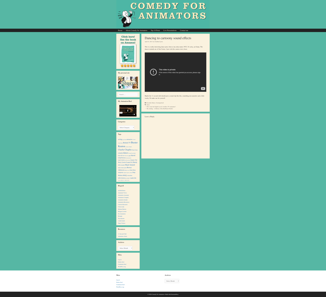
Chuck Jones (135, 150)
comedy (120, 153)
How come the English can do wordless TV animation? (161, 106)
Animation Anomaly (123, 195)
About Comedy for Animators (136, 30)
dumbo (134, 153)
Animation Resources (123, 202)
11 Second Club (122, 234)
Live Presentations (170, 30)
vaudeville (133, 178)
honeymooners (128, 158)
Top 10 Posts (155, 30)
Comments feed (122, 264)
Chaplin (130, 146)
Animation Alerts (122, 236)
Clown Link (121, 207)
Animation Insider (123, 200)
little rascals (121, 165)
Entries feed (121, 262)
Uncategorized (160, 103)
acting (120, 139)
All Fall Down (121, 190)
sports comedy (129, 172)
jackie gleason (127, 160)
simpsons (120, 172)
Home (120, 30)
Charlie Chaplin (124, 149)
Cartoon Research (122, 204)
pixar (125, 167)
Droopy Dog (130, 153)
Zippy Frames (121, 223)
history (124, 158)
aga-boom (124, 139)
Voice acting (120, 180)
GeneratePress (174, 294)
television (121, 178)
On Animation (122, 214)
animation (129, 139)
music (122, 167)
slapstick (125, 172)
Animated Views (122, 193)
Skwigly (120, 216)
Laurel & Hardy (131, 162)
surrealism (129, 175)
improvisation (121, 160)
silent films (132, 170)
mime (119, 167)
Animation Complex (123, 197)
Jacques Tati (133, 160)
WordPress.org (122, 266)
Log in (119, 259)
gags (130, 155)
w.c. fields (125, 180)
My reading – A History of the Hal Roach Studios (160, 108)
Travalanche (121, 218)
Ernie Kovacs (121, 155)
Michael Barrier (122, 209)
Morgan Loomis (122, 211)
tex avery (127, 178)
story (125, 175)
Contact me (184, 30)
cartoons (127, 146)
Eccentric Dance (151, 103)
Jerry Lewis (122, 162)
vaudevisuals (121, 221)
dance (148, 105)
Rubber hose (127, 170)
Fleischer (126, 155)
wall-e (128, 180)
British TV (127, 142)
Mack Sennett (130, 165)
